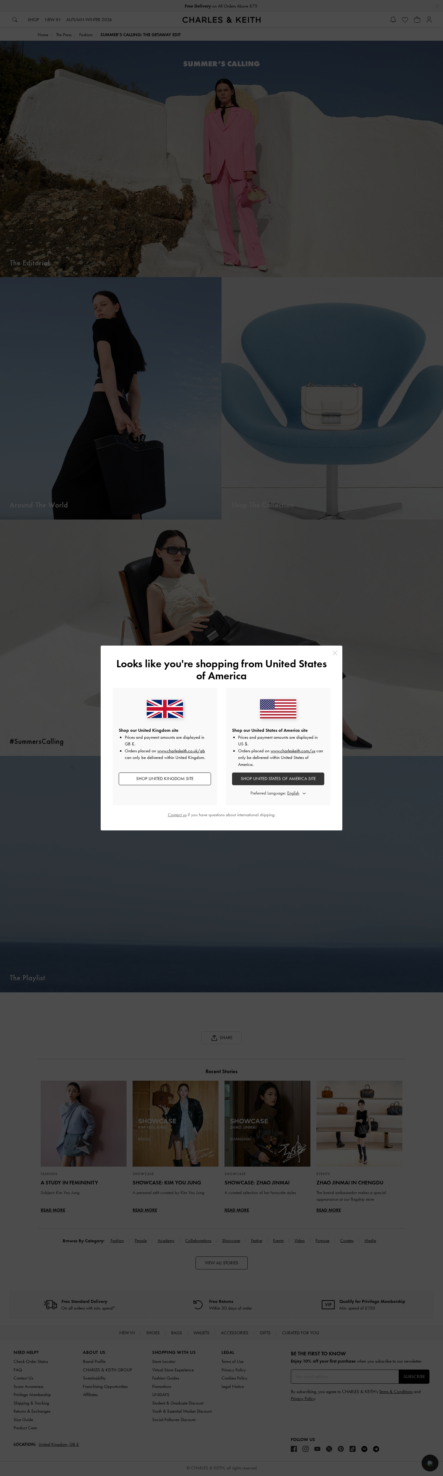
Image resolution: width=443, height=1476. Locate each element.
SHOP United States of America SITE (278, 778)
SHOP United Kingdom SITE (164, 778)
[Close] (335, 653)
